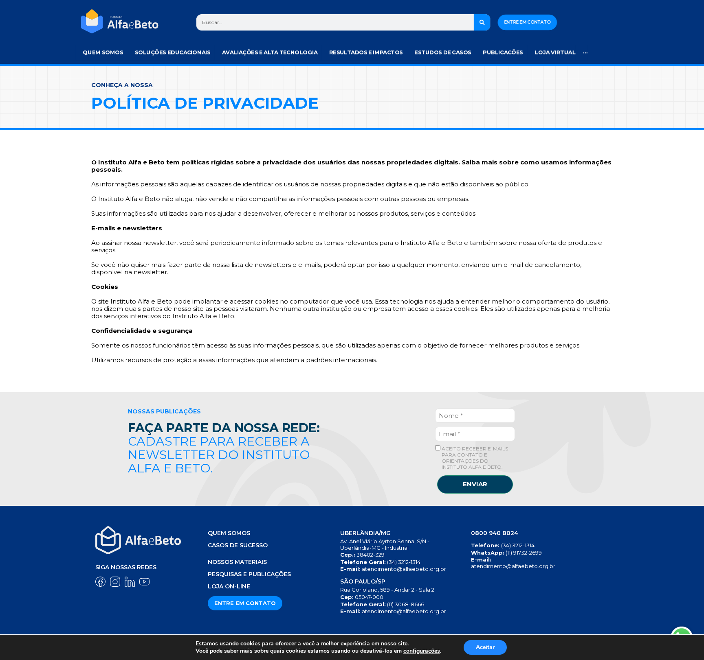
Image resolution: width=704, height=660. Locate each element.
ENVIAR (475, 484)
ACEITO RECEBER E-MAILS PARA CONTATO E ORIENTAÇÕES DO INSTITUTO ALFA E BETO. (474, 458)
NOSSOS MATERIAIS (237, 562)
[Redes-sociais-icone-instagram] (115, 582)
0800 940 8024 (494, 533)
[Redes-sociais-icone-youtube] (144, 582)
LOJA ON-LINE (229, 586)
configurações (421, 651)
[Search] (482, 22)
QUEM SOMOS (229, 533)
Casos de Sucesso (238, 545)
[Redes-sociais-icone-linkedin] (130, 582)
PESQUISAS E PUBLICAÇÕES (249, 574)
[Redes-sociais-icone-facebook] (100, 582)
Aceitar (485, 647)
